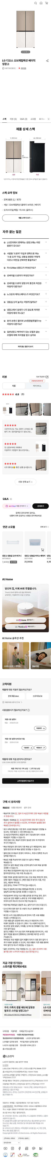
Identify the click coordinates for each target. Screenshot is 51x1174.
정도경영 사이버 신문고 (28, 1045)
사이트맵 (6, 1031)
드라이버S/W (37, 696)
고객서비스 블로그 (23, 1138)
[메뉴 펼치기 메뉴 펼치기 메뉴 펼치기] (48, 119)
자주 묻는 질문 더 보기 (25, 347)
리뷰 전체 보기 (24, 482)
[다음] (28, 52)
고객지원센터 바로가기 (25, 781)
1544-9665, (37, 1075)
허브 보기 (31, 627)
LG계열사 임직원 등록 (10, 1042)
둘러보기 (30, 620)
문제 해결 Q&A (13, 696)
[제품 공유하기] (47, 60)
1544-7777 (11, 1077)
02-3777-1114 (22, 1062)
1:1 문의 (5, 1065)
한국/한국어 (7, 1143)
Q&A (23, 119)
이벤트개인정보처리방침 (25, 1035)
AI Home (43, 119)
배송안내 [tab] (6, 808)
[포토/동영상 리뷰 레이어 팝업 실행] (8, 409)
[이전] (22, 52)
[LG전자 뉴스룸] (26, 1148)
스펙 (4, 119)
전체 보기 (43, 527)
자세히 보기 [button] (28, 710)
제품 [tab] (14, 386)
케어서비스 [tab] (37, 386)
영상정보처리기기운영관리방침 (13, 1038)
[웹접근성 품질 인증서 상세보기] (36, 1155)
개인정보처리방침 (9, 1035)
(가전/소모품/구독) (34, 1068)
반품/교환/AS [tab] (16, 808)
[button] (35, 3)
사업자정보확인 (8, 1106)
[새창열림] (5, 1148)
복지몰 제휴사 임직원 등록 (29, 1042)
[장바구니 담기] (42, 550)
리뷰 (13, 119)
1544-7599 (33, 1072)
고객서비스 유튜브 (9, 1138)
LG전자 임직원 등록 (33, 1038)
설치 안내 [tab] (27, 808)
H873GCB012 (10, 68)
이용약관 (14, 1031)
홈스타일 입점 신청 (9, 1049)
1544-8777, (29, 1081)
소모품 (33, 119)
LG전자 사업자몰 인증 (10, 1045)
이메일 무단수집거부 (26, 1031)
